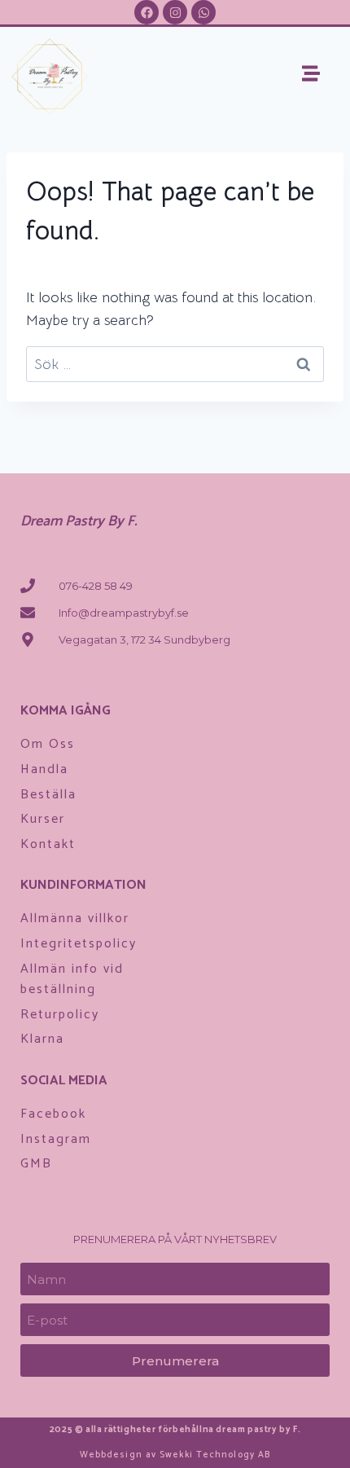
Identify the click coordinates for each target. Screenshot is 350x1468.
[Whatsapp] (203, 12)
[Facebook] (146, 12)
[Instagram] (175, 12)
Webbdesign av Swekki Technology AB (175, 1455)
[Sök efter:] (175, 364)
